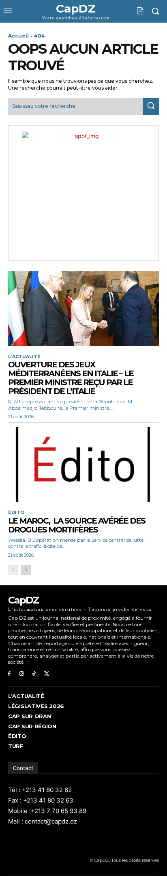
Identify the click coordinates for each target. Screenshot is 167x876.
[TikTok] (34, 674)
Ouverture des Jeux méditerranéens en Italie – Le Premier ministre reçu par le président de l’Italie (70, 378)
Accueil (18, 36)
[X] (46, 674)
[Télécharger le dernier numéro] (134, 11)
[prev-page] (13, 570)
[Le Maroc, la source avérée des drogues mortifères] (83, 464)
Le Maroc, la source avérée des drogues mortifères (76, 525)
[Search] (151, 106)
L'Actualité (24, 356)
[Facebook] (9, 674)
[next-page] (26, 570)
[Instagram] (21, 674)
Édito (16, 512)
